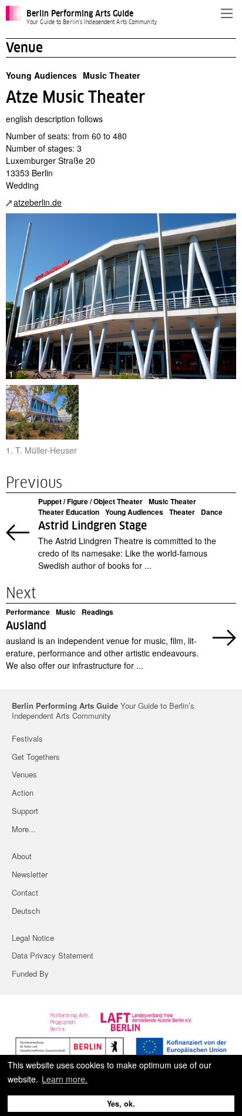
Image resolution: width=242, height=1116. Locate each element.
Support (25, 810)
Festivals (27, 738)
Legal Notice (33, 937)
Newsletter (30, 874)
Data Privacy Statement (52, 955)
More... (24, 829)
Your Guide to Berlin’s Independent (103, 711)
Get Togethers (36, 756)
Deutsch (26, 910)
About (22, 856)
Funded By (30, 973)
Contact (25, 892)
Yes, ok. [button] (121, 1103)
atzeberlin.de (38, 202)
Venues (24, 774)
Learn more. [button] (65, 1079)
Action (22, 792)
